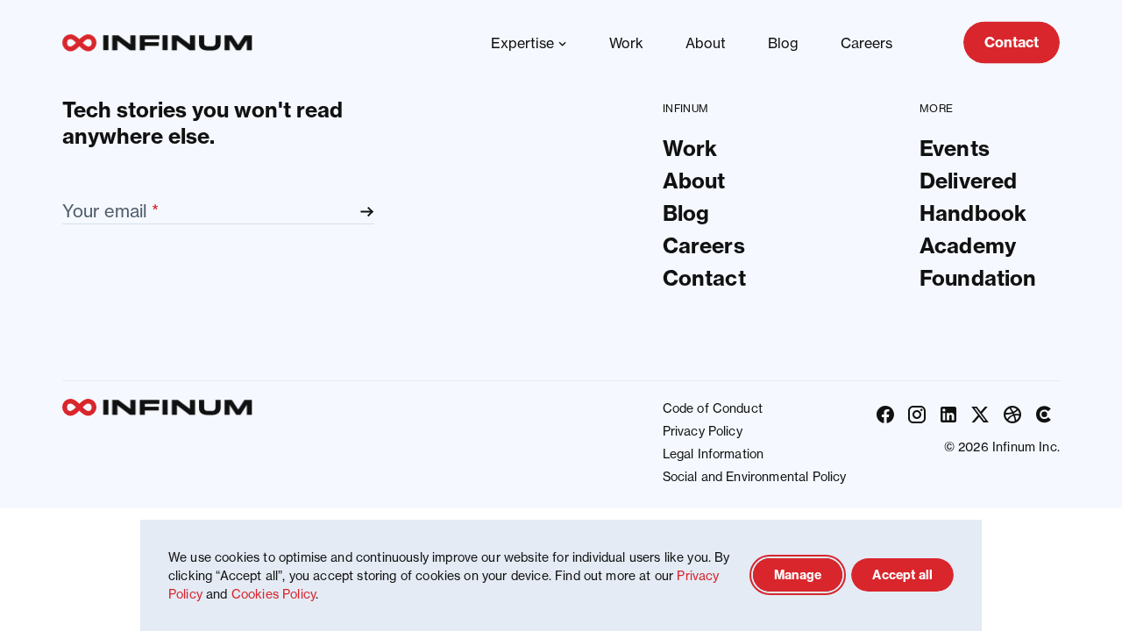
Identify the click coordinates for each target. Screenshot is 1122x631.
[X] (980, 414)
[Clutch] (1044, 414)
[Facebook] (885, 414)
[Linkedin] (948, 414)
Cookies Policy (273, 593)
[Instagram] (917, 414)
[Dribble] (1012, 414)
